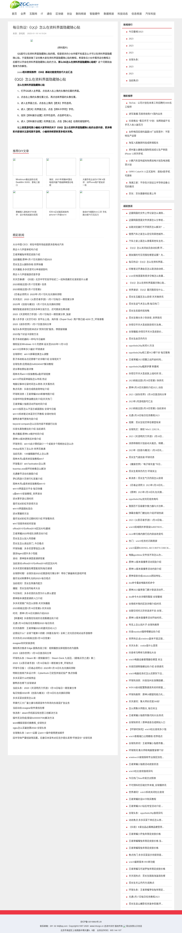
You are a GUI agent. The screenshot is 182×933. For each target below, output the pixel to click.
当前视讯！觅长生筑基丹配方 (27, 583)
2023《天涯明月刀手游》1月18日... (146, 436)
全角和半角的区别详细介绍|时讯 (145, 604)
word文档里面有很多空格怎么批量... (147, 276)
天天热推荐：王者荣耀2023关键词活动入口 (35, 628)
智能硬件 (95, 13)
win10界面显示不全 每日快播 (27, 488)
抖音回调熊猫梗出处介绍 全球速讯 (146, 666)
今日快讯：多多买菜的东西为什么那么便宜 (34, 593)
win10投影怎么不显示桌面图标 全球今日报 (34, 408)
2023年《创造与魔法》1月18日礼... (146, 450)
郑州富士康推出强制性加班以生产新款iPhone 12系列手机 (146, 151)
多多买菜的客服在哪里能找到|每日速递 (32, 568)
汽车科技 (150, 13)
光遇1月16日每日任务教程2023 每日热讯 (33, 623)
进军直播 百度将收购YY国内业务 (145, 114)
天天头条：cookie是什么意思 (143, 645)
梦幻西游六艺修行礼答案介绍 (27, 478)
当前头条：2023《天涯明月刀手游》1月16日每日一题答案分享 (44, 688)
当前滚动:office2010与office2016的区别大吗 (35, 563)
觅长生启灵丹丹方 (138, 338)
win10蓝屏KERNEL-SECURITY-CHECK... (149, 548)
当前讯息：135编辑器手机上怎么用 (30, 453)
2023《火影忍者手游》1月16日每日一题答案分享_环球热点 (43, 663)
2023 (131, 38)
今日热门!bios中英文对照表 (142, 778)
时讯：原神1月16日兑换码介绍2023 (31, 613)
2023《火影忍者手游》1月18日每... (146, 520)
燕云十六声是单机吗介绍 (25, 249)
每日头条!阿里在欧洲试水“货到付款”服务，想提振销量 (40, 329)
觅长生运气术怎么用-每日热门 (144, 304)
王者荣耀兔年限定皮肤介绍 (26, 254)
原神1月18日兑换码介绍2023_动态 (146, 387)
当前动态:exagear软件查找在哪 (28, 707)
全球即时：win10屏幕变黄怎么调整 (30, 354)
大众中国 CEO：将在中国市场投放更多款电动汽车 (38, 244)
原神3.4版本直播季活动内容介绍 (145, 569)
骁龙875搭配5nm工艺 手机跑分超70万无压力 (94, 213)
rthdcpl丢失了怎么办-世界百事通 (29, 448)
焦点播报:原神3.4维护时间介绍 (28, 433)
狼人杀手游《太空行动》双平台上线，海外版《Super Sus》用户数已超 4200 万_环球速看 (58, 319)
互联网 (33, 13)
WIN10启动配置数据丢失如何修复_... (147, 687)
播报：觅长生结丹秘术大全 (26, 588)
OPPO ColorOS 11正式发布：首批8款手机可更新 (147, 173)
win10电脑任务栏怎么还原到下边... (146, 673)
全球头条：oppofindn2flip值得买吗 (146, 813)
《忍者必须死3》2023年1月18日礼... (147, 485)
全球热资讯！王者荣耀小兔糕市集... (147, 743)
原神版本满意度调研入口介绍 (27, 598)
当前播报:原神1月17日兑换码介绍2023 (32, 259)
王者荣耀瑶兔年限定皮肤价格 (143, 848)
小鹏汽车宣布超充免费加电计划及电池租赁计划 (147, 162)
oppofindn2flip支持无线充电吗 (143, 499)
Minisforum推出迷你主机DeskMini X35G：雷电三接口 (28, 182)
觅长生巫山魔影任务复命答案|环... (146, 904)
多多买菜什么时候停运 (24, 678)
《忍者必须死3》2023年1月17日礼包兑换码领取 (37, 294)
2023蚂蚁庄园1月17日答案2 (27, 289)
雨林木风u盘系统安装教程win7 (28, 458)
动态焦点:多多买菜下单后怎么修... (146, 820)
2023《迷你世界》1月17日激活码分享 (32, 324)
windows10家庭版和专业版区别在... (146, 757)
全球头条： (134, 59)
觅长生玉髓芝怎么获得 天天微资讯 (146, 297)
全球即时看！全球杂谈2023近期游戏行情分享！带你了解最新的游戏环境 (49, 573)
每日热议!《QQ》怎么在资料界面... (146, 262)
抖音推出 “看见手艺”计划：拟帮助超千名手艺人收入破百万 (147, 123)
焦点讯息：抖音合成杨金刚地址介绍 (31, 389)
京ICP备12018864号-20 (91, 921)
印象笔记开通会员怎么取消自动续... (147, 269)
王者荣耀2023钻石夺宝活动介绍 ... (146, 806)
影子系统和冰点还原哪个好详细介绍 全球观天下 (37, 359)
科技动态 (123, 13)
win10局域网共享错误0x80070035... (146, 527)
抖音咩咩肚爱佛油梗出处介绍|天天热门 (32, 399)
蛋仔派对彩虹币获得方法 (25, 503)
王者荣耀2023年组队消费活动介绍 (30, 533)
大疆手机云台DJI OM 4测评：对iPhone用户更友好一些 (94, 182)
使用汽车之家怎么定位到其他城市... (147, 234)
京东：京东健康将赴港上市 (142, 193)
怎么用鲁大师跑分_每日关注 (143, 708)
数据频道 (109, 13)
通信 (49, 13)
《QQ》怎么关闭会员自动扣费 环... (146, 248)
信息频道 (137, 13)
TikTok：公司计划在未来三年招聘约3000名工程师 (148, 105)
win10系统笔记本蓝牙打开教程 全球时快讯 (34, 413)
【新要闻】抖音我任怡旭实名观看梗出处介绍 (35, 618)
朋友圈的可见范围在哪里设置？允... (147, 255)
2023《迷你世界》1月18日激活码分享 (147, 394)
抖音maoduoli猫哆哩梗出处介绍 (144, 631)
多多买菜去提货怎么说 (24, 698)
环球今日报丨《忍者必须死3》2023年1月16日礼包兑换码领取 (44, 668)
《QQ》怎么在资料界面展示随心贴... (147, 283)
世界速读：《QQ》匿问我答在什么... (147, 290)
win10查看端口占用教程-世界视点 (146, 736)
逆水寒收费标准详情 (23, 369)
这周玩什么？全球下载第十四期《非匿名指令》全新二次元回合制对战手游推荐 (52, 633)
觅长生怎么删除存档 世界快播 (28, 264)
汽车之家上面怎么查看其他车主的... (147, 241)
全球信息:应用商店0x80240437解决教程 (33, 364)
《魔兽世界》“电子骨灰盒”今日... (145, 464)
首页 (15, 13)
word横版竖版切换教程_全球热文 (29, 722)
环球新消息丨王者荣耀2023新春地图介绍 (33, 394)
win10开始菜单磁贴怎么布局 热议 (30, 379)
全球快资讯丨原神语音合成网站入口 (147, 722)
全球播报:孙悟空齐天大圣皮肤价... (146, 331)
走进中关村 (109, 925)
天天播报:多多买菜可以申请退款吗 (30, 269)
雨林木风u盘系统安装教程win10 (29, 483)
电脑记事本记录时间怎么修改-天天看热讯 (33, 384)
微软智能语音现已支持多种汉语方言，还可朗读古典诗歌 (41, 309)
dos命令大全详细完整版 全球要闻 (145, 597)
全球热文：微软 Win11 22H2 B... (145, 429)
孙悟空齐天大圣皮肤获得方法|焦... (146, 324)
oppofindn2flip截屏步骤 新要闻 (144, 366)
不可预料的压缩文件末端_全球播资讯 (147, 785)
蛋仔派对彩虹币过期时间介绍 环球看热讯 (33, 518)
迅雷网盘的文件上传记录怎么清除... (147, 213)
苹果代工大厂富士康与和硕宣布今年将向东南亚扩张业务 (41, 702)
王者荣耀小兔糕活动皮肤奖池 (143, 764)
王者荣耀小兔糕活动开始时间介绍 (30, 403)
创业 (69, 13)
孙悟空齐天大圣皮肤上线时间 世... (146, 373)
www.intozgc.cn (97, 925)
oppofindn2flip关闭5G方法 (141, 345)
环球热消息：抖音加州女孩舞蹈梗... (147, 680)
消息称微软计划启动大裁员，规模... (147, 443)
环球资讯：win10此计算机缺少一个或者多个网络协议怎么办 (43, 443)
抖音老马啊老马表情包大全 (142, 652)
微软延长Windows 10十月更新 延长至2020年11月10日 (40, 344)
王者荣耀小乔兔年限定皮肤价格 (145, 834)
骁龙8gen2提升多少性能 (25, 553)
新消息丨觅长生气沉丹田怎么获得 (146, 478)
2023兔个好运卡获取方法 (25, 334)
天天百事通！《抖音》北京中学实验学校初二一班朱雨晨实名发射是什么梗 (50, 279)
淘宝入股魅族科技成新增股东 (143, 143)
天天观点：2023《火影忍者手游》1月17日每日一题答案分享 (43, 299)
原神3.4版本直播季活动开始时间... (146, 617)
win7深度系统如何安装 (24, 523)
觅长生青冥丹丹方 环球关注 (143, 471)
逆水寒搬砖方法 (21, 513)
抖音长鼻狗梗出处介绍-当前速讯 (29, 428)
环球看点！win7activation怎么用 (29, 463)
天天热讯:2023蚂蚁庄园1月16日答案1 (32, 638)
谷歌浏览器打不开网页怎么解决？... (147, 227)
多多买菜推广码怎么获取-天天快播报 (31, 603)
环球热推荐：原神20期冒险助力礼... (147, 694)
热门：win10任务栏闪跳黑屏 (143, 541)
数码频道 (81, 13)
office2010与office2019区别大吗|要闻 (31, 528)
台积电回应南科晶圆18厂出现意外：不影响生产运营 (147, 134)
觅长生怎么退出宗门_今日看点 (28, 543)
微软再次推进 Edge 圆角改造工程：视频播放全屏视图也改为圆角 (45, 648)
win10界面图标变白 (23, 508)
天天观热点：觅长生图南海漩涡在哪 (147, 876)
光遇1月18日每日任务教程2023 (144, 415)
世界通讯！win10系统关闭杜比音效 (146, 792)
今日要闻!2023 (136, 31)
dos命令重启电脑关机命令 (142, 583)
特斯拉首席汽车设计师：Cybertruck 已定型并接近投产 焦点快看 (45, 673)
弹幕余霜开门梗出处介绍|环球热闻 (146, 513)
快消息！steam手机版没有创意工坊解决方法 (35, 712)
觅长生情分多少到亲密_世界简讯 (145, 318)
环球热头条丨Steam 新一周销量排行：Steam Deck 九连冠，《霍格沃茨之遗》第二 (54, 658)
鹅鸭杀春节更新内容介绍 (25, 418)
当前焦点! (134, 80)
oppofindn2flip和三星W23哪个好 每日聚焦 (149, 352)
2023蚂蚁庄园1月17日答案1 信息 (29, 284)
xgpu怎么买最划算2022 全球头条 (29, 727)
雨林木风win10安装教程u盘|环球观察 (31, 374)
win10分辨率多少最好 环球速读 (29, 349)
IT (42, 13)
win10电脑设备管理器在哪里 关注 (145, 659)
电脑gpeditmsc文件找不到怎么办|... (146, 555)
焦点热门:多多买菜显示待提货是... (146, 855)
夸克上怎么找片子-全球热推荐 (144, 624)
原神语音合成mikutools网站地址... (145, 576)
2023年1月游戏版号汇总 (141, 401)
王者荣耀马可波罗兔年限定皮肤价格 (147, 869)
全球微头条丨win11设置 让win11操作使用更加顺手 (38, 732)
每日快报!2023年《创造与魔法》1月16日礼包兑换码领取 (41, 693)
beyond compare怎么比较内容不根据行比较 (35, 423)
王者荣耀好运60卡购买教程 (142, 799)
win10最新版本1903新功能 (142, 862)
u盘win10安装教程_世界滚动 (27, 493)
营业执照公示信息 (134, 925)
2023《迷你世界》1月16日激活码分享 (32, 653)
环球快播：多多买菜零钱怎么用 (29, 548)
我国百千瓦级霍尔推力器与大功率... (147, 506)
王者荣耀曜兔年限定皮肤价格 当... (146, 841)
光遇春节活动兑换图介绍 (25, 473)
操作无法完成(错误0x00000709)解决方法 (33, 717)
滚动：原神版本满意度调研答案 (29, 558)
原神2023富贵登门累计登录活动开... (147, 590)
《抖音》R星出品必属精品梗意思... (146, 827)
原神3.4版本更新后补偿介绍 (27, 438)
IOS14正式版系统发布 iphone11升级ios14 (59, 213)
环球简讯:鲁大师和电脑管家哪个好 (146, 750)
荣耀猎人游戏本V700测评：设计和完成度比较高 (27, 213)
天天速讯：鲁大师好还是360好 (144, 701)
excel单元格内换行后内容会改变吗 (146, 534)
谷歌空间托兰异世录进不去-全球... (146, 611)
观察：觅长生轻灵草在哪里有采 (145, 422)
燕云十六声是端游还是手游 (26, 274)
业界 (23, 13)
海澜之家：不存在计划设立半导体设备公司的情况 (147, 184)
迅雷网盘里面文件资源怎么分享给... (147, 220)
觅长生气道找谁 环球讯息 (141, 457)
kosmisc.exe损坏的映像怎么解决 (29, 468)
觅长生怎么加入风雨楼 (24, 538)
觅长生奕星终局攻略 (139, 311)
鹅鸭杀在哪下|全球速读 (24, 683)
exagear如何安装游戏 (24, 643)
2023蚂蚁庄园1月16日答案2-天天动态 (32, 608)
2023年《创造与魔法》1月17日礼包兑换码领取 (36, 304)
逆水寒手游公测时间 (23, 498)
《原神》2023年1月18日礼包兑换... (146, 492)
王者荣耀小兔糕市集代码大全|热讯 (146, 715)
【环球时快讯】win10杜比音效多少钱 (147, 729)
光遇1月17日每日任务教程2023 (144, 897)
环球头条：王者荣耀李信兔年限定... (147, 890)
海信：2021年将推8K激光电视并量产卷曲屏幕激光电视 (61, 182)
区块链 (59, 13)
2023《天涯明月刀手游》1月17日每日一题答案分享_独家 (42, 314)
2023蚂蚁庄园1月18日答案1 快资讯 (146, 380)
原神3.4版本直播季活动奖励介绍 (145, 562)
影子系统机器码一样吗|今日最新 (29, 339)
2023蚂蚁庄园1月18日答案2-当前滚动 (147, 408)
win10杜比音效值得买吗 (141, 771)
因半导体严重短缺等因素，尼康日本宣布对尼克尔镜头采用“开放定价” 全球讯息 (52, 737)
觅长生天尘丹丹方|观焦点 (141, 883)
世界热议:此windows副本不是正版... (146, 638)
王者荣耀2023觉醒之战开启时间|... (146, 359)
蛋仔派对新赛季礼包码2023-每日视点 (31, 578)
